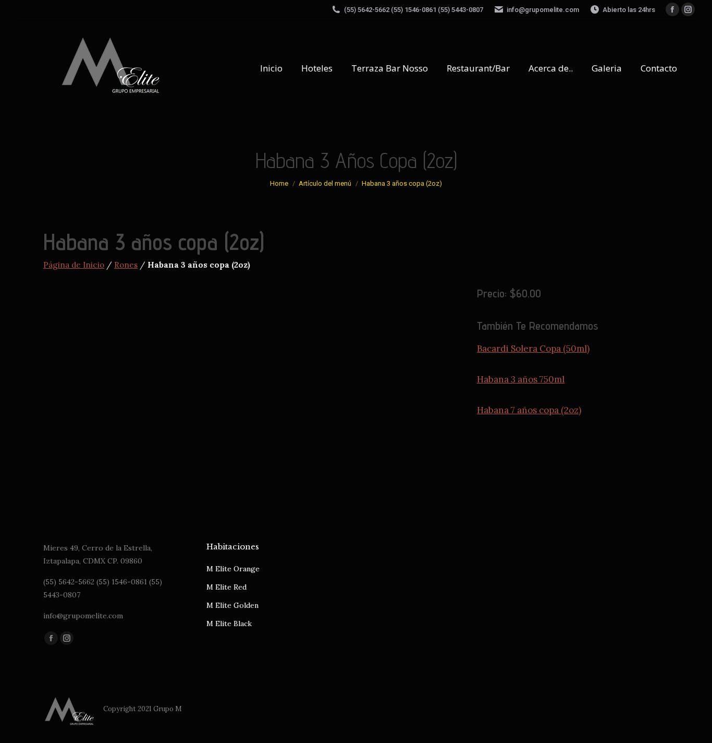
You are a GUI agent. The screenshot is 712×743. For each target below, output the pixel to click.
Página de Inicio (73, 265)
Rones (126, 265)
